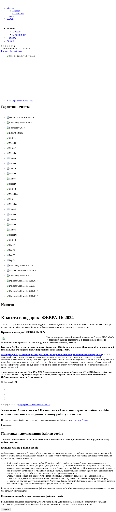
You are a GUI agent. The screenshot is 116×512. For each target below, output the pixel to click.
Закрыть (5, 509)
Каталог (5, 51)
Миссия (10, 8)
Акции (10, 18)
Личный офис (16, 51)
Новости (11, 16)
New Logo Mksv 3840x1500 (20, 100)
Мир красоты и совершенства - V (34, 404)
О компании (18, 13)
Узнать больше (82, 420)
